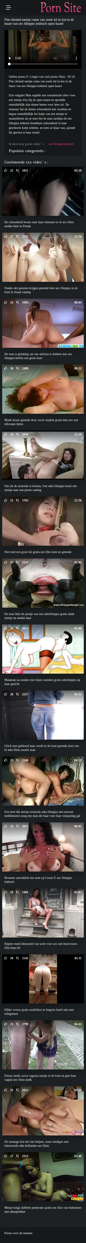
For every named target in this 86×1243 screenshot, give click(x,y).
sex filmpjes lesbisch (61, 144)
